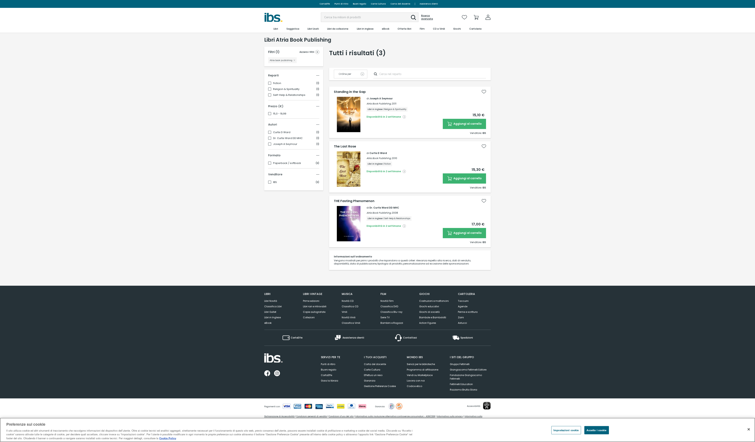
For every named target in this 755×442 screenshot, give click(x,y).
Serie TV (385, 317)
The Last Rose (345, 146)
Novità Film (387, 301)
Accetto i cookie (596, 430)
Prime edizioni (311, 301)
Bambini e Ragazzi (391, 323)
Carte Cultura (378, 3)
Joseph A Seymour (285, 144)
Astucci (462, 323)
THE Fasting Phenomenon (354, 201)
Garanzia (369, 380)
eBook (268, 323)
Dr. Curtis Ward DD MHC (288, 138)
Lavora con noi (416, 380)
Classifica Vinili (351, 323)
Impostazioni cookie (566, 430)
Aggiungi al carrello (467, 124)
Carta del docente (400, 3)
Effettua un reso (373, 375)
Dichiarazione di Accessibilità (279, 416)
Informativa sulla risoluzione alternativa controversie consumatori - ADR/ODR (395, 416)
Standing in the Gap (350, 92)
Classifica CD (350, 306)
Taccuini (463, 301)
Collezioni (309, 317)
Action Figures (427, 323)
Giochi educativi (429, 306)
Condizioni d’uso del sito (341, 416)
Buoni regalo (359, 3)
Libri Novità (270, 301)
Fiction (277, 83)
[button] (413, 17)
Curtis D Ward (281, 132)
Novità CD (348, 301)
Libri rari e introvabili (314, 306)
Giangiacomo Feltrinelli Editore (468, 369)
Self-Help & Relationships (289, 95)
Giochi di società (429, 312)
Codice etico (414, 386)
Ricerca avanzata (427, 17)
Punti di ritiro (341, 3)
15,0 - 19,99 (279, 113)
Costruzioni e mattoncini (434, 301)
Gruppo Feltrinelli (460, 364)
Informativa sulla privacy (450, 416)
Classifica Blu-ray (391, 312)
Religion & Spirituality (286, 89)
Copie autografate (314, 312)
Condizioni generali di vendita (311, 416)
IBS (275, 182)
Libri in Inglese (272, 317)
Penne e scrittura (468, 312)
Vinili (344, 312)
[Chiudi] (748, 429)
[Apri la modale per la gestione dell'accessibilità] (487, 406)
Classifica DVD (389, 306)
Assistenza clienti (429, 3)
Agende (462, 306)
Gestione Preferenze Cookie (380, 386)
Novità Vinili (348, 317)
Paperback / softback (287, 163)
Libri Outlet (270, 312)
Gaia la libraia (329, 380)
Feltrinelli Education (461, 384)
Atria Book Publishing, (378, 103)
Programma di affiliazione (422, 369)
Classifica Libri (273, 306)
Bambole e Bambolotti (432, 317)
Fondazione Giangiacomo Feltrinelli (466, 376)
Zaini (461, 317)
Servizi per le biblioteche (421, 364)
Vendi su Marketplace (420, 375)
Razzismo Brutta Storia (463, 389)
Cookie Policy (167, 438)
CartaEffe (324, 3)
